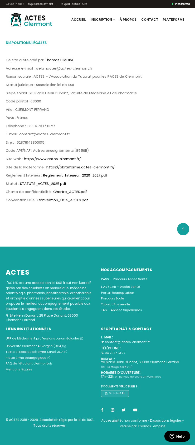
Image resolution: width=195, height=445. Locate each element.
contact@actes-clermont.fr (127, 342)
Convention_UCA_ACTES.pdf (62, 199)
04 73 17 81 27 (114, 353)
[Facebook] (102, 410)
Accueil (78, 19)
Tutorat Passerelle (115, 304)
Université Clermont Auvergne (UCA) (34, 346)
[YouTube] (135, 410)
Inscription (102, 19)
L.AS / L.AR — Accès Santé (120, 286)
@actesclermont (41, 4)
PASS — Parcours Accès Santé (124, 279)
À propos (128, 19)
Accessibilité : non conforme (124, 420)
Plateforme (174, 19)
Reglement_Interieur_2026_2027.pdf (75, 175)
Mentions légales (19, 369)
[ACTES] (30, 19)
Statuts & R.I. (117, 393)
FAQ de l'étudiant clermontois (29, 363)
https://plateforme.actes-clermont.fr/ (80, 167)
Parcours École (112, 298)
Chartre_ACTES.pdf (70, 191)
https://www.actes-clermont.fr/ (52, 158)
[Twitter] (124, 410)
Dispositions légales (166, 420)
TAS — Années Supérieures (121, 310)
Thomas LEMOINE (59, 59)
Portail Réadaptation (117, 292)
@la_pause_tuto (75, 4)
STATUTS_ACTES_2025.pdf (43, 183)
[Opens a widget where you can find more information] (177, 437)
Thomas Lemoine (152, 426)
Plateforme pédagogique (26, 357)
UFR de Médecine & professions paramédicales (43, 338)
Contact (149, 19)
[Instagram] (112, 410)
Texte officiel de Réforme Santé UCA (35, 351)
